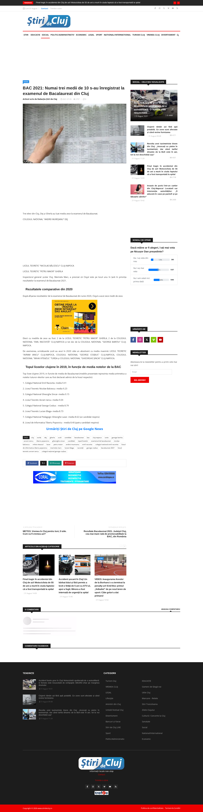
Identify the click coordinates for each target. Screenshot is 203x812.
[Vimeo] (169, 8)
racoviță (80, 448)
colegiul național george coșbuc (54, 451)
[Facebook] (155, 8)
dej (45, 437)
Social (45, 34)
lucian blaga (69, 448)
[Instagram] (160, 8)
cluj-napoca (97, 437)
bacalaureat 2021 (108, 448)
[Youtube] (173, 8)
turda (39, 437)
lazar (48, 444)
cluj (32, 437)
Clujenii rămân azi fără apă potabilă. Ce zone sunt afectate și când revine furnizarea (162, 129)
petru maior (58, 444)
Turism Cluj (138, 34)
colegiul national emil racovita (106, 444)
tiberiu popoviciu (42, 441)
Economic (81, 34)
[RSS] (177, 8)
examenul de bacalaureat (101, 441)
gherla (52, 437)
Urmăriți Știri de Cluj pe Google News (74, 429)
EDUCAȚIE (36, 34)
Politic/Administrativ (62, 34)
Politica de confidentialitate (152, 808)
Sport (99, 34)
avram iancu (28, 441)
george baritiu (117, 437)
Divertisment (168, 34)
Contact (44, 8)
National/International (117, 34)
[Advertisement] (130, 21)
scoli (59, 437)
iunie (107, 437)
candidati (71, 441)
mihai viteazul (38, 444)
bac (88, 437)
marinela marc (56, 448)
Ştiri (26, 34)
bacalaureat (79, 437)
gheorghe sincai (58, 441)
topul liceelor (83, 441)
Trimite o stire (56, 8)
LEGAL (91, 34)
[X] (164, 8)
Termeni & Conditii (172, 808)
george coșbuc (92, 448)
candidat (68, 437)
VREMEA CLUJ (153, 34)
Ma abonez (140, 380)
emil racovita (87, 444)
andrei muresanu (72, 444)
